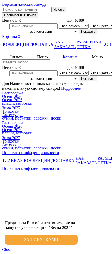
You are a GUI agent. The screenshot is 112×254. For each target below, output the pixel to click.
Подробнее (71, 88)
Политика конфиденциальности (30, 152)
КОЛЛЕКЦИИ (16, 44)
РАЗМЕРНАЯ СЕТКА (89, 44)
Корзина (11, 36)
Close (6, 249)
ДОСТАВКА (41, 44)
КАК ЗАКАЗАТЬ (65, 44)
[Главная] (56, 52)
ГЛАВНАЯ (13, 160)
